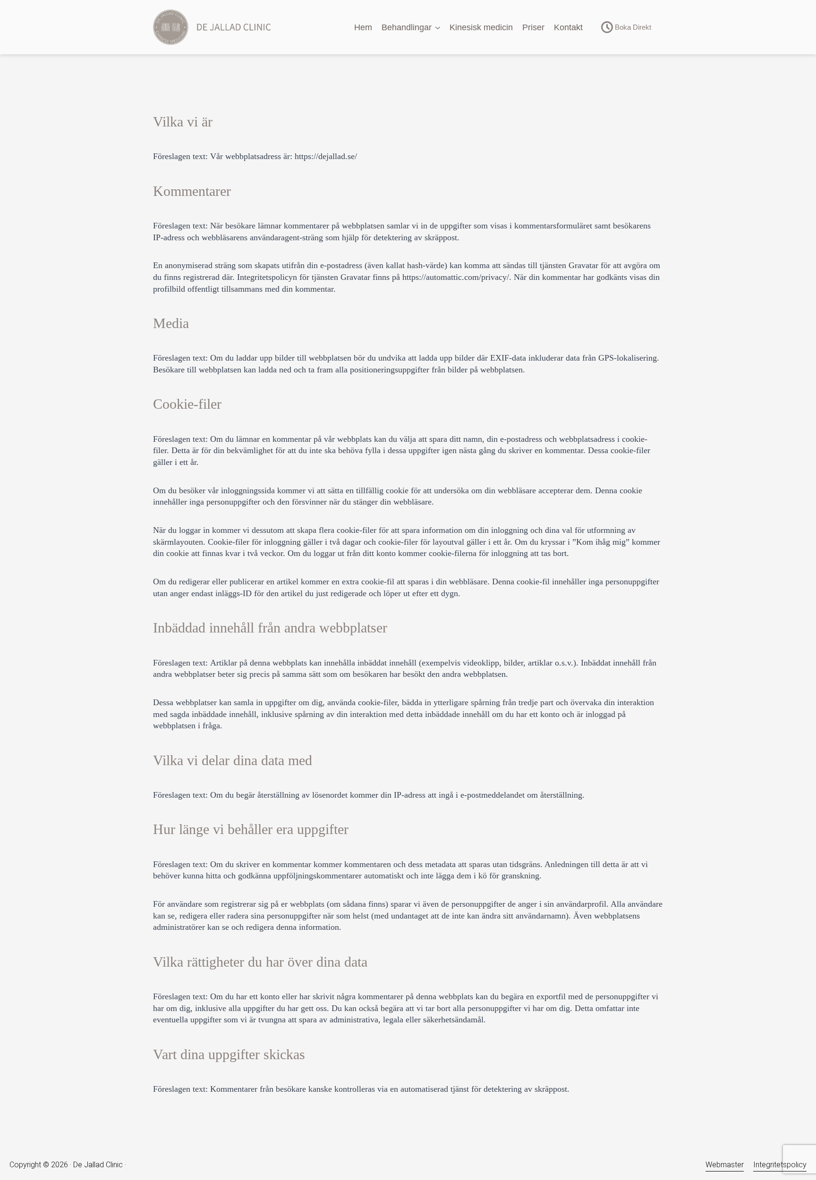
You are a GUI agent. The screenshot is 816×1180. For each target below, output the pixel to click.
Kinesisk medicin (481, 27)
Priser (533, 27)
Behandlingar (407, 27)
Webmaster (725, 1164)
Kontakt (568, 27)
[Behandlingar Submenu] (438, 28)
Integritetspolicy (780, 1164)
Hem (363, 27)
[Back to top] (792, 1118)
